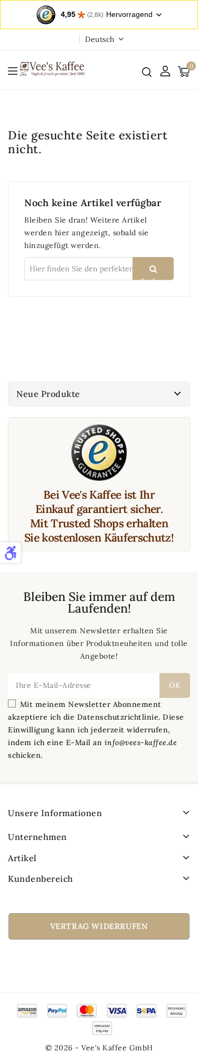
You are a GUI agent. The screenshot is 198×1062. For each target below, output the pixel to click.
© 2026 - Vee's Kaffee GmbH (99, 1047)
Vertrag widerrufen (99, 926)
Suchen (153, 278)
